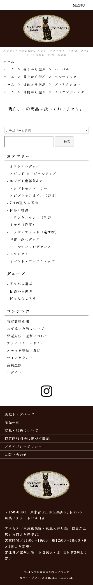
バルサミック (65, 76)
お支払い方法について (25, 328)
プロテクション (67, 84)
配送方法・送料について (27, 335)
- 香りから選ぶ (20, 283)
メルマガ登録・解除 (24, 350)
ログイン (14, 372)
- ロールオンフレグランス (29, 246)
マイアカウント (20, 357)
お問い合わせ (16, 454)
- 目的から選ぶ (20, 291)
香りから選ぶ (34, 69)
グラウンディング (69, 92)
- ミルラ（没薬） (21, 224)
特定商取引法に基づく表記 (27, 438)
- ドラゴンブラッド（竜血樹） (33, 232)
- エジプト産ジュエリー (27, 188)
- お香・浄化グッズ (23, 239)
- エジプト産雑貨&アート (28, 180)
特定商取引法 (18, 321)
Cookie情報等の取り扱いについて (47, 572)
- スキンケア (18, 253)
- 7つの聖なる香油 (22, 202)
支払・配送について (21, 430)
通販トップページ (20, 414)
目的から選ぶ (34, 84)
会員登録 (14, 365)
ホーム (9, 61)
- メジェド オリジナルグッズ (31, 173)
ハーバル (62, 69)
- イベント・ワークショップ (31, 261)
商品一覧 (12, 422)
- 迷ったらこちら (21, 298)
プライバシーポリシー (25, 343)
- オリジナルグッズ (23, 166)
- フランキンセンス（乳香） (31, 217)
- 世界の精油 (18, 210)
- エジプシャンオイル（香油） (33, 195)
